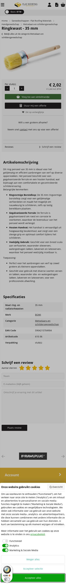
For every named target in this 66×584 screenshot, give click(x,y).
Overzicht (57, 486)
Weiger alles (33, 559)
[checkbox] (11, 541)
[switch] (7, 579)
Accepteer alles (33, 577)
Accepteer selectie (33, 568)
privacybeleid (37, 534)
